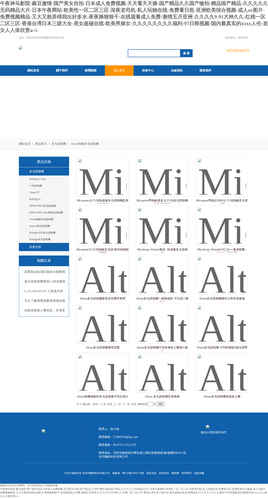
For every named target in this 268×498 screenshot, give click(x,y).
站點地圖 (199, 473)
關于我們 (62, 70)
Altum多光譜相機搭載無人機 (222, 396)
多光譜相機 (59, 143)
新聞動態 (91, 70)
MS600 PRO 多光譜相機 (42, 205)
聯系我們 (243, 37)
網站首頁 (33, 70)
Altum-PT (34, 192)
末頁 (133, 404)
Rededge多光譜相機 (39, 239)
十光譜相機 (35, 185)
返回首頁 (230, 37)
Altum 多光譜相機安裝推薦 (162, 396)
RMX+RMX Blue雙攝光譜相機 (46, 212)
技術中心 (148, 70)
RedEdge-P (35, 199)
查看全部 (35, 247)
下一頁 (126, 404)
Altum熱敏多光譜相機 (85, 143)
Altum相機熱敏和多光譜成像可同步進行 (102, 396)
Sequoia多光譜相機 (39, 225)
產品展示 (119, 70)
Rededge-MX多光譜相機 (42, 232)
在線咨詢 (177, 70)
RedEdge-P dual (37, 179)
